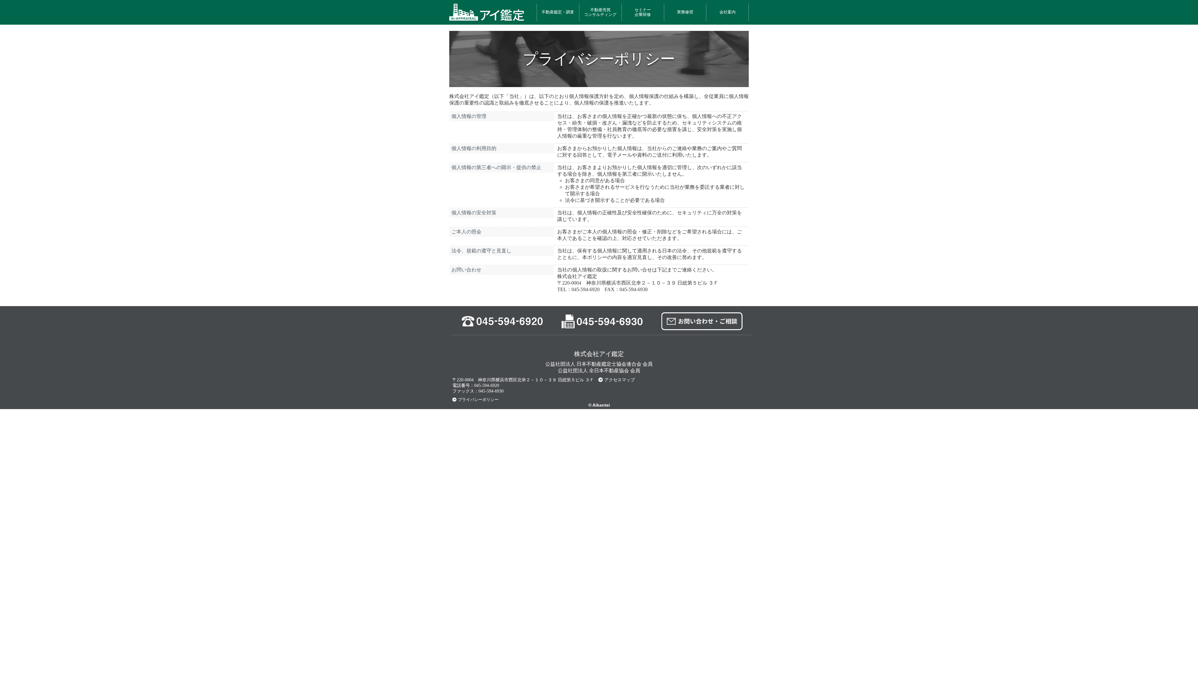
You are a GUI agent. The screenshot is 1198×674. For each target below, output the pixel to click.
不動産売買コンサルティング (600, 12)
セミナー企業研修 (643, 12)
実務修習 (685, 12)
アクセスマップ (619, 380)
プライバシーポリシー (478, 399)
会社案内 (727, 12)
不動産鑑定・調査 (558, 12)
